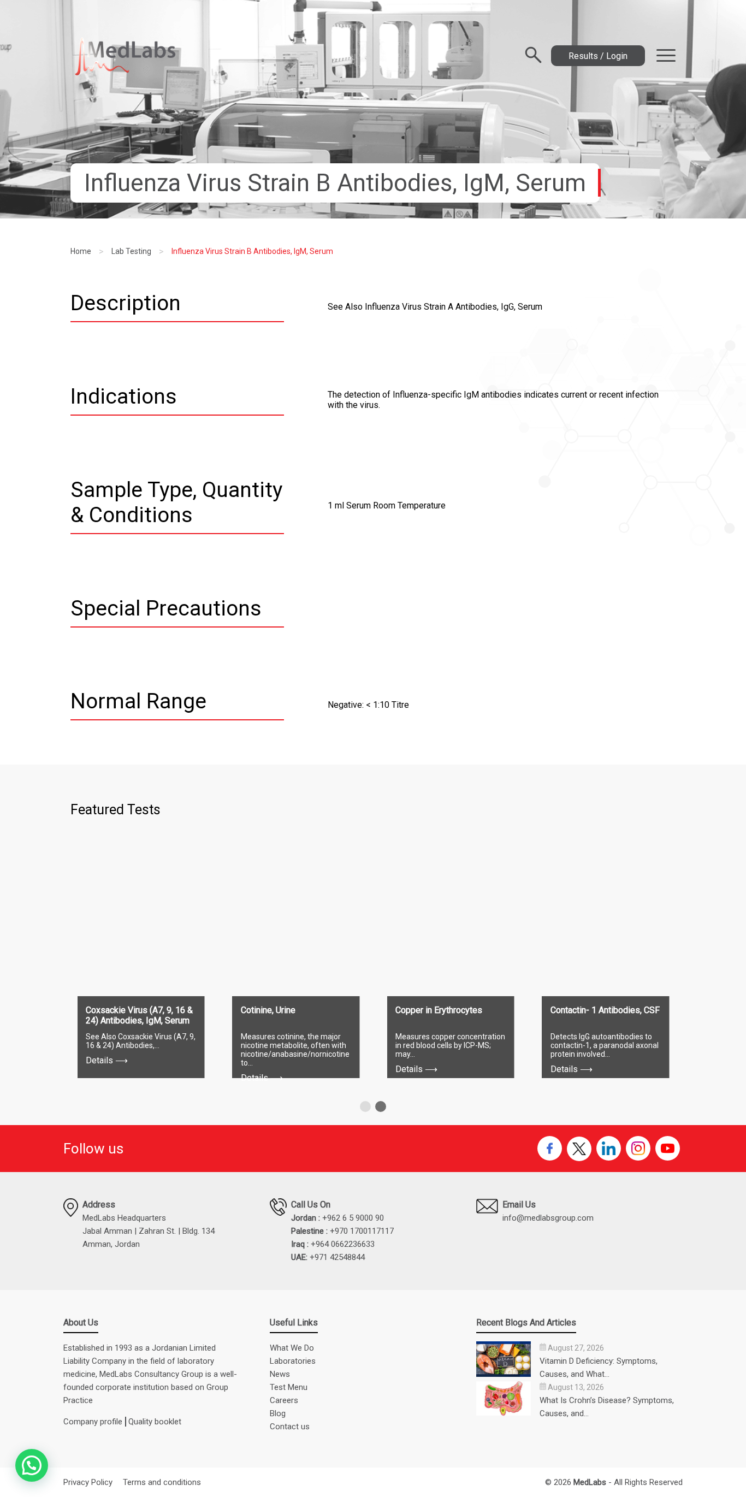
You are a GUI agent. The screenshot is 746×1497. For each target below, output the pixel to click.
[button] (365, 1106)
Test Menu (288, 1387)
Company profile (92, 1422)
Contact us (290, 1426)
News (280, 1374)
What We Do (292, 1348)
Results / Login (598, 56)
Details (107, 1060)
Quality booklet (154, 1422)
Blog (278, 1413)
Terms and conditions (162, 1482)
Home (80, 251)
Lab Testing (131, 251)
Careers (284, 1400)
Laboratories (293, 1361)
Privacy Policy (88, 1482)
